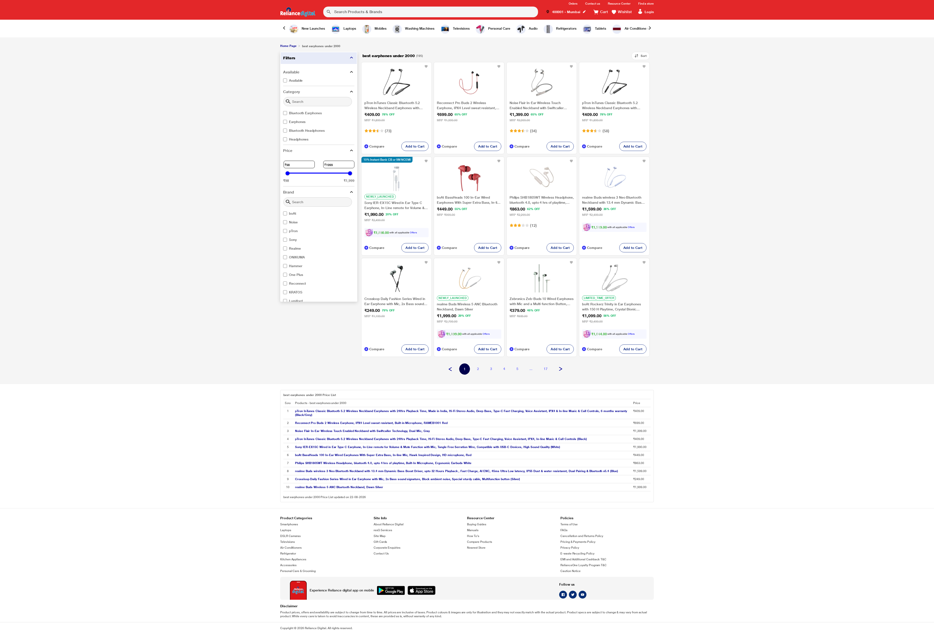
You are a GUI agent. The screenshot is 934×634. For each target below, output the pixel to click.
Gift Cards (380, 542)
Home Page (288, 46)
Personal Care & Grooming (298, 571)
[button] (566, 12)
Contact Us (381, 553)
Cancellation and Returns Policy (581, 536)
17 (546, 369)
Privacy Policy (569, 547)
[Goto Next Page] (560, 369)
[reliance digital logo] (297, 12)
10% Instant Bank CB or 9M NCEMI (387, 159)
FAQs (563, 530)
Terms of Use (569, 524)
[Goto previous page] (450, 369)
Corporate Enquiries (387, 547)
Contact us (592, 3)
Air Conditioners (291, 547)
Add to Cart (414, 146)
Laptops (285, 530)
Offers (413, 232)
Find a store (646, 3)
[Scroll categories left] (284, 28)
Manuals (472, 530)
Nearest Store (476, 547)
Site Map (380, 536)
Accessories (288, 565)
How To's (473, 536)
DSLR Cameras (290, 536)
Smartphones (289, 524)
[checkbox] (318, 80)
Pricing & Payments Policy (577, 542)
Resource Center (619, 3)
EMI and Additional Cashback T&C (583, 559)
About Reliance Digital (389, 524)
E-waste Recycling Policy (577, 553)
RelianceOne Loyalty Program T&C (583, 565)
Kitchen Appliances (293, 559)
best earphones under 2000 (388, 55)
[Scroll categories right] (650, 28)
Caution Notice (570, 571)
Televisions (287, 542)
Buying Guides (476, 524)
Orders (573, 3)
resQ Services (383, 530)
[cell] (462, 413)
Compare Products (479, 542)
